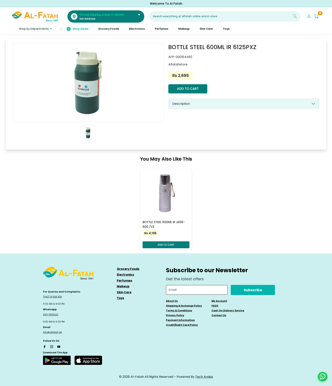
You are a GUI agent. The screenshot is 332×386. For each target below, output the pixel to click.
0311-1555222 (50, 314)
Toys (120, 298)
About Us (172, 301)
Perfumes (124, 281)
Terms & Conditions (179, 310)
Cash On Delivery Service (228, 310)
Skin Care (124, 292)
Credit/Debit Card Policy (182, 325)
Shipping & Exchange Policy (184, 305)
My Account (219, 301)
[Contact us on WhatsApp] (322, 376)
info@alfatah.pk (52, 332)
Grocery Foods (128, 269)
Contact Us (219, 315)
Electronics (125, 275)
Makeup (123, 286)
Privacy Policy (175, 315)
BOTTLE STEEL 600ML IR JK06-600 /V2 (164, 224)
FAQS (215, 305)
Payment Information (180, 320)
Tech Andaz (204, 376)
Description (181, 103)
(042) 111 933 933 (52, 296)
